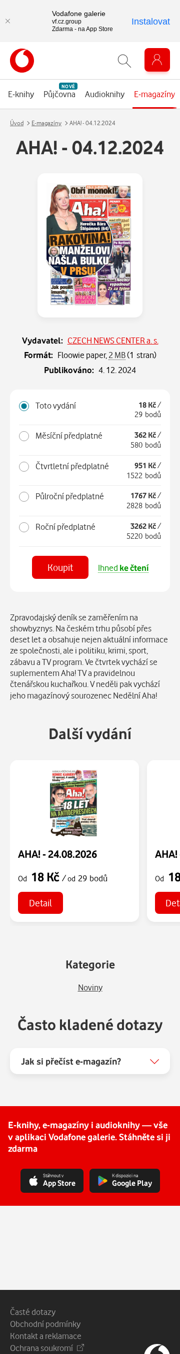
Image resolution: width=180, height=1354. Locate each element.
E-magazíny (47, 123)
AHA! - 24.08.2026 (57, 853)
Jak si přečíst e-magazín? (71, 1061)
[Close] (7, 21)
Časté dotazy (33, 1311)
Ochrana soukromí (41, 1347)
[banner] (22, 61)
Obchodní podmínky (45, 1323)
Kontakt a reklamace (46, 1335)
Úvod (17, 123)
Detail (40, 902)
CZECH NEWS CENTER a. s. (113, 340)
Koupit (60, 567)
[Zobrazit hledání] (124, 61)
